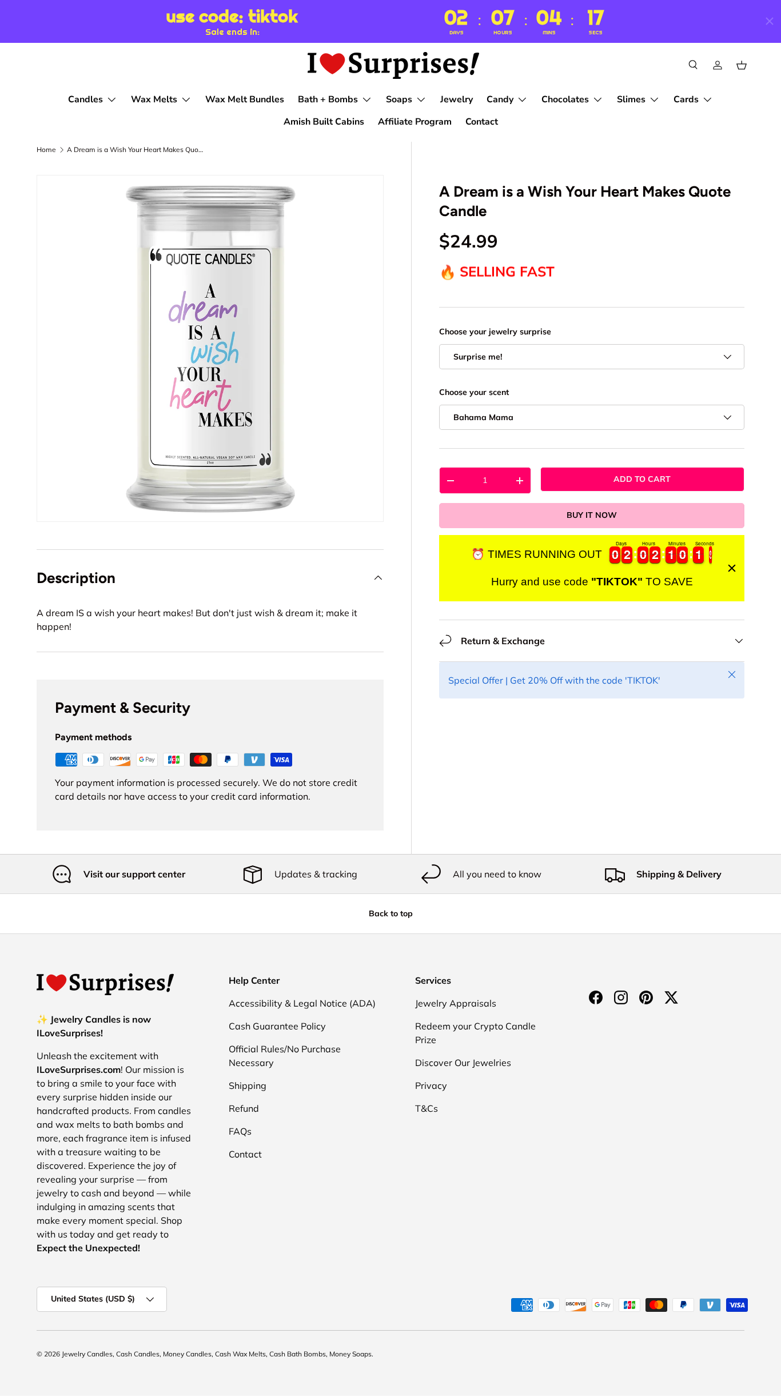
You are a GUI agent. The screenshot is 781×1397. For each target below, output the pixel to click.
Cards (686, 99)
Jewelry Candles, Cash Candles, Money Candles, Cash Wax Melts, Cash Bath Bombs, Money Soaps (217, 1354)
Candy (500, 99)
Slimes (631, 99)
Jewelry (456, 99)
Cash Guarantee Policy (277, 1026)
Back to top (391, 913)
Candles (85, 99)
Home (46, 149)
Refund (244, 1108)
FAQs (240, 1131)
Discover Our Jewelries (463, 1062)
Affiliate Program (415, 121)
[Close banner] (732, 568)
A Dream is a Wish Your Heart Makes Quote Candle (135, 149)
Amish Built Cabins (324, 121)
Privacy (431, 1085)
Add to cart (642, 479)
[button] (741, 65)
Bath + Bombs (328, 99)
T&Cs (426, 1108)
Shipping (247, 1085)
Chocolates (565, 99)
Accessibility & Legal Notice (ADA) (302, 1003)
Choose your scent (474, 392)
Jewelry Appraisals (455, 1003)
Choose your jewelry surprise (495, 331)
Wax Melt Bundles (244, 99)
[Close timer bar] (769, 21)
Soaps (399, 99)
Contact (481, 121)
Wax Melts (154, 99)
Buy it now (592, 515)
